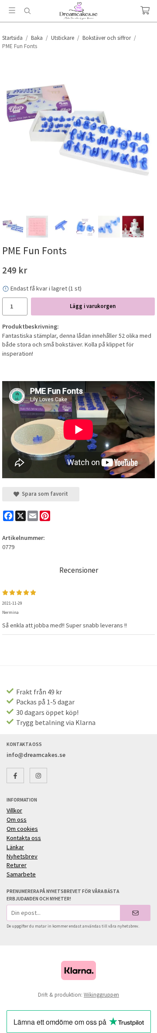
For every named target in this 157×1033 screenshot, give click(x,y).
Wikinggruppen (101, 994)
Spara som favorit (43, 493)
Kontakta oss (24, 838)
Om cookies (22, 829)
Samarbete (21, 874)
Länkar (15, 847)
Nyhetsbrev (22, 856)
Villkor (14, 810)
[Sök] (27, 11)
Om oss (17, 819)
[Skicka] (135, 913)
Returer (17, 865)
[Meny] (12, 10)
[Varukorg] (145, 10)
